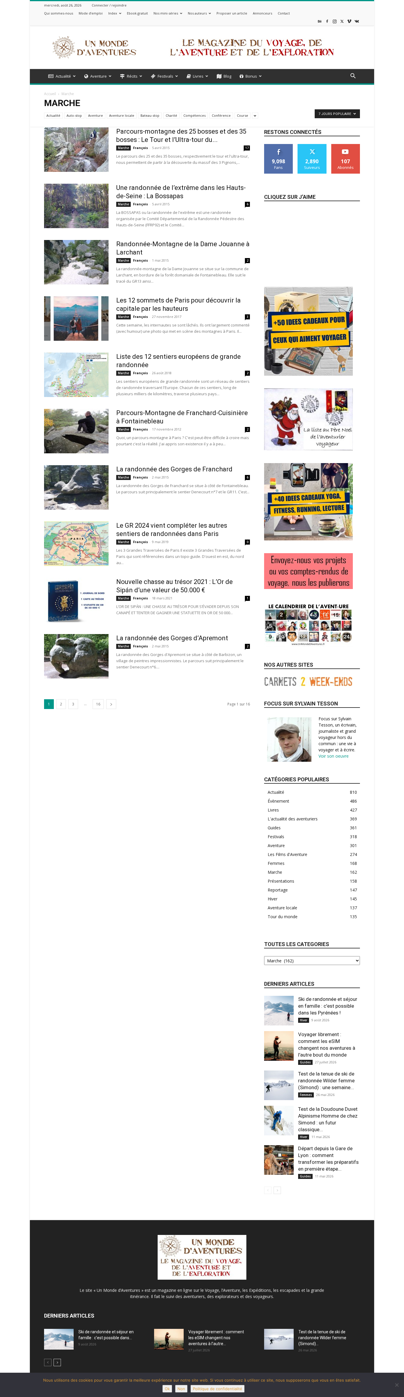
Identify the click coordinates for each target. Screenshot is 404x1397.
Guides (305, 1062)
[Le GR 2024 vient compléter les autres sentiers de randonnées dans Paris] (76, 543)
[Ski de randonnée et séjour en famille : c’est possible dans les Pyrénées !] (279, 1010)
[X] (342, 21)
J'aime (278, 146)
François (140, 147)
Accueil (50, 93)
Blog (227, 76)
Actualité (63, 76)
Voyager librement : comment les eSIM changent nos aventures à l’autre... (216, 1337)
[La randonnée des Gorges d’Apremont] (76, 656)
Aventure (98, 76)
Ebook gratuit (137, 13)
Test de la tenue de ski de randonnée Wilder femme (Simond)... (322, 1337)
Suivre (312, 146)
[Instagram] (334, 21)
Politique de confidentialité (217, 1388)
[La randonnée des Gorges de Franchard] (76, 487)
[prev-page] (268, 1190)
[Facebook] (327, 21)
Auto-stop (74, 115)
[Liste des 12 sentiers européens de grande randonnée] (76, 375)
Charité (171, 115)
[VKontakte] (356, 21)
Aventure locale (121, 115)
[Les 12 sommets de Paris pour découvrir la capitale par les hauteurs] (76, 318)
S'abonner (345, 146)
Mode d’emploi (91, 13)
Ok (167, 1388)
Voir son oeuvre (334, 756)
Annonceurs (262, 13)
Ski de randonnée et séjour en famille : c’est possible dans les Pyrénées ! (327, 1006)
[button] (353, 76)
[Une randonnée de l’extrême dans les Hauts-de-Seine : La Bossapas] (76, 206)
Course (242, 115)
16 (98, 704)
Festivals (165, 76)
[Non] (397, 1385)
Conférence (221, 115)
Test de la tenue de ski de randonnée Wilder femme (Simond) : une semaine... (326, 1080)
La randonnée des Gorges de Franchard (174, 469)
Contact (284, 13)
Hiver (303, 1020)
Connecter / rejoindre (109, 5)
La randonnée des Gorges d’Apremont (172, 638)
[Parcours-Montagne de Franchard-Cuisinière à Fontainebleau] (76, 431)
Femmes (306, 1095)
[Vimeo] (349, 21)
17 (247, 148)
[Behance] (319, 21)
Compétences (194, 115)
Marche (123, 148)
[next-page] (111, 704)
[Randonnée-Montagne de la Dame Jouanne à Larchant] (76, 262)
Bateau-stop (149, 115)
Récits (132, 76)
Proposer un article (231, 13)
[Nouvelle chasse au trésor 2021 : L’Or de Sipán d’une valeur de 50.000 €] (76, 600)
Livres (198, 76)
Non (181, 1388)
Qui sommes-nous (58, 13)
